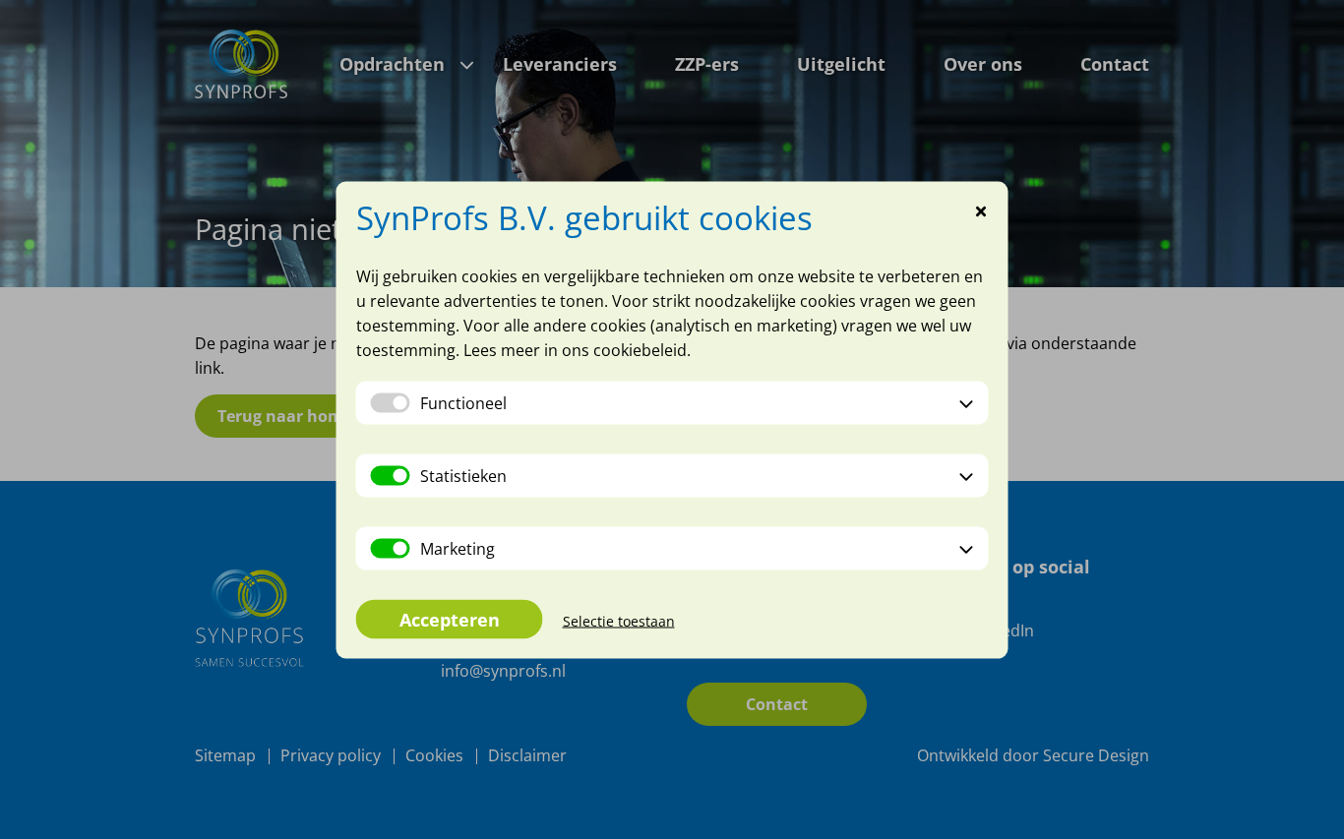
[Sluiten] (981, 212)
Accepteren (449, 618)
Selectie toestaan (619, 620)
